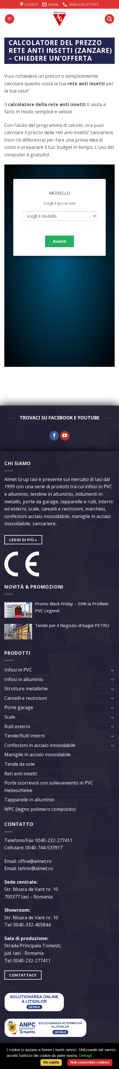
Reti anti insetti (20, 773)
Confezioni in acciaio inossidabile (39, 745)
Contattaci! (22, 975)
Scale (9, 717)
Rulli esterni (17, 726)
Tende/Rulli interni (24, 736)
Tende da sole (19, 764)
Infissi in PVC (18, 670)
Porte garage (18, 707)
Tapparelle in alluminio (29, 799)
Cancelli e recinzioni (25, 698)
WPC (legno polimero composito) (40, 809)
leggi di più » (23, 539)
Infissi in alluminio (23, 679)
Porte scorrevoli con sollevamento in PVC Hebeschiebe (48, 787)
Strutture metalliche (26, 688)
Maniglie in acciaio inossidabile (37, 754)
